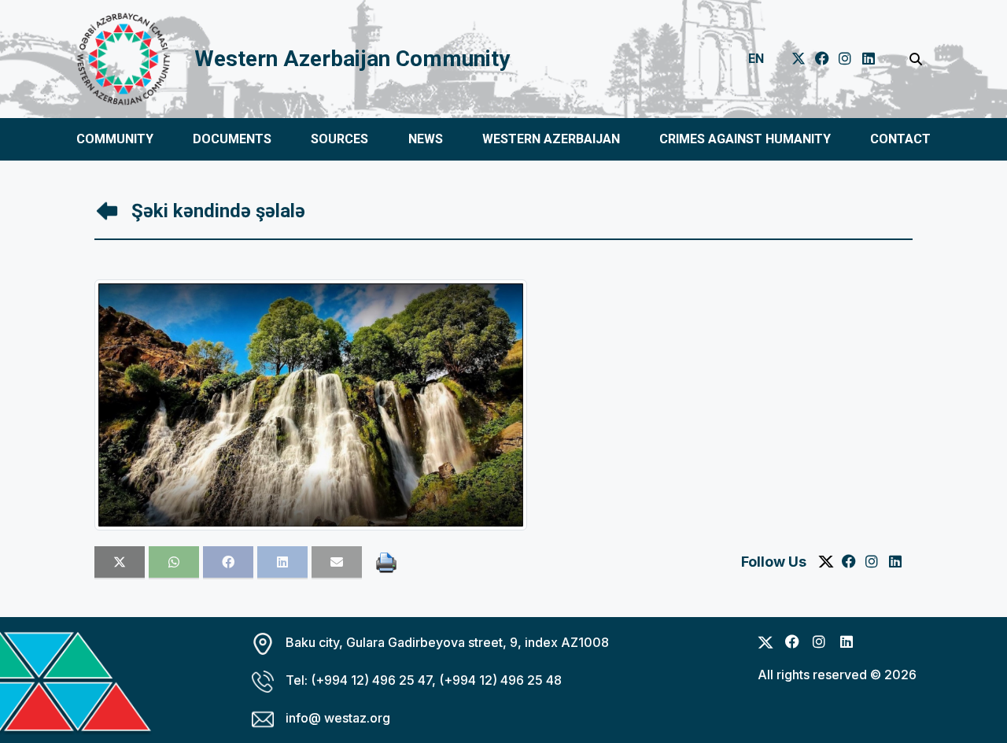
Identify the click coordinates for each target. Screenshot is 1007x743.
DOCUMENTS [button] (232, 138)
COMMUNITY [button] (114, 138)
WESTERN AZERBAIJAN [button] (551, 138)
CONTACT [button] (900, 138)
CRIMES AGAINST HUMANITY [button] (745, 138)
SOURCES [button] (339, 138)
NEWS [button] (425, 138)
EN (756, 58)
